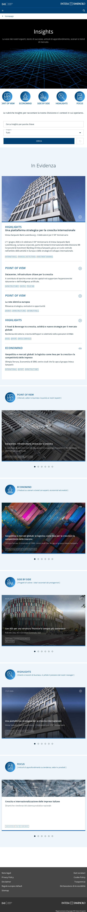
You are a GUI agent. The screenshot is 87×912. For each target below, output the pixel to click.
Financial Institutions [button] (25, 731)
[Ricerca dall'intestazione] (84, 10)
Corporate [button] (24, 826)
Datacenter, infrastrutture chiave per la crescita (29, 443)
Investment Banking (44, 257)
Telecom (30, 286)
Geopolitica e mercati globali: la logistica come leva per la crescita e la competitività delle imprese (40, 537)
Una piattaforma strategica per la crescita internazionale (33, 721)
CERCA (39, 141)
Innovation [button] (10, 826)
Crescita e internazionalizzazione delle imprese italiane (32, 801)
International (10, 257)
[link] (43, 435)
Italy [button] (17, 826)
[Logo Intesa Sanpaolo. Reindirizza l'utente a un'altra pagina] (72, 3)
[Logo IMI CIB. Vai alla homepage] (7, 3)
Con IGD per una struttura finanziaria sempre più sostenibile (35, 628)
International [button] (11, 549)
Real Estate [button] (10, 642)
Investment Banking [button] (13, 639)
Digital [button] (21, 457)
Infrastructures (12, 286)
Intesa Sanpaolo (24, 339)
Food (7, 339)
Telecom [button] (29, 457)
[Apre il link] (43, 199)
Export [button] (20, 549)
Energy (8, 311)
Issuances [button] (25, 639)
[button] (43, 133)
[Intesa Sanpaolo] (73, 903)
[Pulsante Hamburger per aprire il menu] (3, 10)
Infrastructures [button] (12, 457)
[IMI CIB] (7, 903)
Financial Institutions (26, 257)
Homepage (9, 16)
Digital (22, 286)
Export (13, 339)
